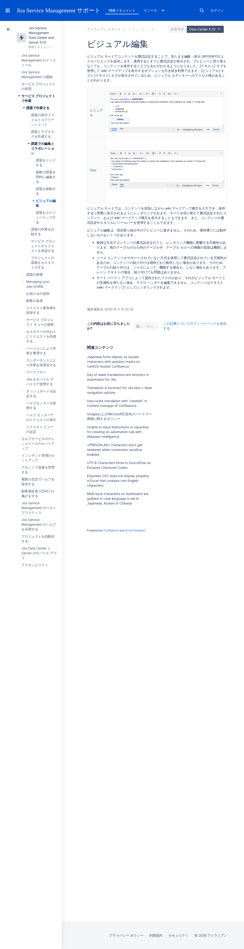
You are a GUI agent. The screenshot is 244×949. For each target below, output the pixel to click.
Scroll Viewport (135, 530)
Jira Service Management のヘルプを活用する (38, 524)
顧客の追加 (34, 301)
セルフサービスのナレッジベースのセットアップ (38, 443)
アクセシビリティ (34, 565)
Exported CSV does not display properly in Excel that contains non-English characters (118, 480)
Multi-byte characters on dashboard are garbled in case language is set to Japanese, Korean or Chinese (117, 498)
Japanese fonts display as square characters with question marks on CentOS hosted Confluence (113, 361)
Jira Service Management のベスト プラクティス (38, 507)
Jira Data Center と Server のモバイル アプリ (39, 553)
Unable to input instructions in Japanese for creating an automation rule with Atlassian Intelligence (118, 432)
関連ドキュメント (122, 10)
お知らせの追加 (38, 293)
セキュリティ (178, 935)
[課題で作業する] (148, 29)
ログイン (217, 10)
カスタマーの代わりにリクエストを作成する (41, 336)
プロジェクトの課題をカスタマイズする (42, 262)
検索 (202, 10)
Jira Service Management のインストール (38, 60)
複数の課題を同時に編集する (46, 177)
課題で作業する (38, 108)
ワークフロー (36, 372)
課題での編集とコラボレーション (42, 148)
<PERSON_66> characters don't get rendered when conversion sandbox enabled (114, 449)
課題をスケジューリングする (46, 217)
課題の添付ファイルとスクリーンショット (42, 119)
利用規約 (156, 935)
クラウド (177, 29)
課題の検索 (34, 274)
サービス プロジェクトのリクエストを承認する (43, 246)
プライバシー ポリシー (126, 935)
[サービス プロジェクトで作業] (138, 29)
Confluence (111, 530)
